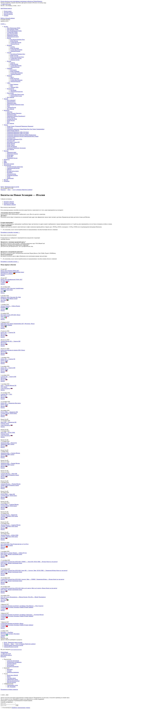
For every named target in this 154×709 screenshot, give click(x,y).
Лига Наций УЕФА (12, 33)
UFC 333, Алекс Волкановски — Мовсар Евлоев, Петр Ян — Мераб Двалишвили (23, 597)
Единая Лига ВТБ (12, 119)
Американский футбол (13, 168)
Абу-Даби (3, 300)
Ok (17, 705)
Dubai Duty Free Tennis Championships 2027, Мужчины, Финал (18, 323)
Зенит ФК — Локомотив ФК (8, 422)
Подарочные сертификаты (14, 662)
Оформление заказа (12, 679)
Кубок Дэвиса (11, 145)
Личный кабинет (11, 663)
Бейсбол (9, 169)
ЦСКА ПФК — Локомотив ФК (9, 412)
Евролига (9, 111)
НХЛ (8, 106)
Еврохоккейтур (11, 101)
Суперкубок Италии (15, 65)
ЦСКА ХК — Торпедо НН (8, 367)
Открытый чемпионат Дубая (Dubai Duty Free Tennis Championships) (25, 129)
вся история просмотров (16, 649)
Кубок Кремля (11, 143)
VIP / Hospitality (11, 686)
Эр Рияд (3, 309)
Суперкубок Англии (15, 58)
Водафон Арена (5, 281)
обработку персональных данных (21, 707)
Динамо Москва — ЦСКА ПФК (9, 535)
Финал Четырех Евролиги (14, 113)
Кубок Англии (14, 55)
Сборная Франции (15, 81)
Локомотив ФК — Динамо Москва (10, 463)
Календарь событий (12, 675)
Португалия (10, 93)
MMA (5, 162)
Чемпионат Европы (12, 35)
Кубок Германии (14, 71)
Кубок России (14, 41)
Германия (9, 68)
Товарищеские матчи (13, 36)
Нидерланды (10, 88)
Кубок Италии (14, 64)
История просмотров (13, 666)
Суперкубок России (15, 42)
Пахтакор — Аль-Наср (7, 632)
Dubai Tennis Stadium (6, 325)
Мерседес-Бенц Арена (7, 545)
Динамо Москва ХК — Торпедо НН (10, 341)
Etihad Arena (4, 598)
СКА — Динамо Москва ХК (8, 385)
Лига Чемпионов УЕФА (13, 28)
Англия (9, 52)
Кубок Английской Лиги (17, 57)
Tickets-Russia (4, 652)
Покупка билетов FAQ (13, 681)
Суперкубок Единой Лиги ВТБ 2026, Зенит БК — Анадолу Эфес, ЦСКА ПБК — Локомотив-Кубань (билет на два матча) (34, 570)
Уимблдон (10, 127)
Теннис (6, 124)
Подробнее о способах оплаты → (10, 261)
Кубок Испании (14, 48)
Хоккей (6, 98)
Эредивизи (13, 90)
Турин (2, 318)
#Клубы (6, 179)
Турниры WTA (11, 137)
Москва (3, 335)
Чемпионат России (12, 158)
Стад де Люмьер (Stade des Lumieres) (22, 189)
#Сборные (6, 181)
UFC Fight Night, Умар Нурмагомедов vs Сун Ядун (14, 544)
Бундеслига (13, 70)
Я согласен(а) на (16, 707)
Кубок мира (10, 155)
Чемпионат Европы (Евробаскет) (16, 116)
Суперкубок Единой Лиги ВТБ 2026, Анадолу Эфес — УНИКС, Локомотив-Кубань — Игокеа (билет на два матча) (32, 579)
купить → (3, 23)
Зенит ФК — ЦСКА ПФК (8, 432)
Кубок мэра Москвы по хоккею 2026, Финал (13, 350)
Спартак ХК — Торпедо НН (8, 376)
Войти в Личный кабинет (8, 18)
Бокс (5, 161)
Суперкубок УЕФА (12, 32)
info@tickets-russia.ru (6, 8)
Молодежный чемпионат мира (15, 104)
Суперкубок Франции (16, 80)
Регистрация (10, 665)
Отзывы (6, 15)
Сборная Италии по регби (11, 646)
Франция (9, 75)
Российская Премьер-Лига (17, 39)
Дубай (2, 326)
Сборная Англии (14, 59)
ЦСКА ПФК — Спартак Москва (10, 504)
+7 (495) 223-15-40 (6, 4)
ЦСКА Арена (4, 360)
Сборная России (14, 44)
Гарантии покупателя (13, 660)
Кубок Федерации (12, 146)
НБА (8, 122)
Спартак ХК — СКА (6, 394)
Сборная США (14, 87)
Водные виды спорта (13, 171)
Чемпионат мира (11, 103)
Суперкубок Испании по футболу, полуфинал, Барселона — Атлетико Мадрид (22, 614)
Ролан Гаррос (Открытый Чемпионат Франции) (20, 126)
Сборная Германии (15, 74)
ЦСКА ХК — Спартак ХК (8, 332)
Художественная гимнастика (15, 166)
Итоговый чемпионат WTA (14, 139)
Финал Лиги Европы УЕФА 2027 (10, 270)
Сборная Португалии (16, 96)
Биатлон (6, 150)
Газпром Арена (5, 423)
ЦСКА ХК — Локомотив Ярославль (11, 403)
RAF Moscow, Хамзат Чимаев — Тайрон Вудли (14, 553)
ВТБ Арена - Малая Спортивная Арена (11, 554)
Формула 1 (7, 159)
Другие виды (7, 165)
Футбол (6, 26)
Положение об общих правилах (9, 689)
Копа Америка (14, 84)
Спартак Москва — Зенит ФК (9, 473)
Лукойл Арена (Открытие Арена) (10, 475)
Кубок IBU (10, 156)
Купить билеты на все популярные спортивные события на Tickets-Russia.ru (21, 1)
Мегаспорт (4, 334)
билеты (3, 275)
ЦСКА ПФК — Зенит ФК (8, 494)
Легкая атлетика (11, 174)
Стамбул (3, 282)
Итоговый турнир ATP (13, 142)
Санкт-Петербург (5, 388)
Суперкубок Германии (16, 72)
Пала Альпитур (5, 316)
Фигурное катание (9, 163)
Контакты (3, 656)
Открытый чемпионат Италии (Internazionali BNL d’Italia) (22, 136)
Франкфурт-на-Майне (7, 273)
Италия (9, 61)
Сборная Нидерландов (16, 91)
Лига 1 (12, 77)
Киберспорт (10, 178)
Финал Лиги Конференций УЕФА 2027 (11, 279)
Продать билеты (8, 14)
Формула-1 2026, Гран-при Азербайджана (12, 288)
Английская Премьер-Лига (17, 54)
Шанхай (3, 547)
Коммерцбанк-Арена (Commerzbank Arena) (12, 272)
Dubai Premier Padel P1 (13, 130)
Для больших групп (12, 685)
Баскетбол (6, 110)
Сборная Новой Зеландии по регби (13, 645)
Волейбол (9, 172)
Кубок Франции (14, 78)
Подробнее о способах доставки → (10, 232)
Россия (9, 38)
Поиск (9, 676)
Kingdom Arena (5, 307)
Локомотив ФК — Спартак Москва (10, 453)
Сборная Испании (15, 51)
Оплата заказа (7, 11)
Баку (2, 291)
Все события (10, 97)
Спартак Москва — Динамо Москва (10, 484)
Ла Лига (12, 46)
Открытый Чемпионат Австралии (16, 148)
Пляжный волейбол (12, 175)
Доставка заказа (8, 12)
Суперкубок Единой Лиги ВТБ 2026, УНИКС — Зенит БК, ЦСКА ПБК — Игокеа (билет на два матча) (29, 561)
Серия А (12, 62)
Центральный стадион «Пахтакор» (10, 633)
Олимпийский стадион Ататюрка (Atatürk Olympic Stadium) (17, 607)
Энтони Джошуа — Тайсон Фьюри (10, 306)
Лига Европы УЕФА (12, 29)
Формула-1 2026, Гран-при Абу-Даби (11, 297)
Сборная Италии (14, 67)
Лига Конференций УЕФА (14, 31)
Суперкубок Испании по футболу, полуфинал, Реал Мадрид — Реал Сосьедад (22, 605)
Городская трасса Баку (7, 289)
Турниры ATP (11, 140)
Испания (9, 45)
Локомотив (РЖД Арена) (7, 444)
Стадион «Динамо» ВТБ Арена (9, 516)
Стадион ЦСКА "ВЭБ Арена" (9, 413)
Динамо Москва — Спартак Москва (10, 525)
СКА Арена (4, 387)
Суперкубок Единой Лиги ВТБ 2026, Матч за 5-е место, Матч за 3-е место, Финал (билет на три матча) (29, 588)
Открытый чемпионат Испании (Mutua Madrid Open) (21, 135)
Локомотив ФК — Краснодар (9, 442)
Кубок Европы (11, 117)
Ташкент (3, 635)
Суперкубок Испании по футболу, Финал (12, 623)
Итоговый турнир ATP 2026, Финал (10, 314)
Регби (8, 176)
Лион (9, 189)
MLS (11, 85)
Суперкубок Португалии (17, 94)
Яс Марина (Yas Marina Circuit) (9, 298)
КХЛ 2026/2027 (11, 100)
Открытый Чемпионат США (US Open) (18, 132)
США (8, 83)
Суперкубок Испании (16, 49)
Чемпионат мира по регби (12, 186)
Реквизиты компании (13, 672)
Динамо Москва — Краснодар (9, 514)
